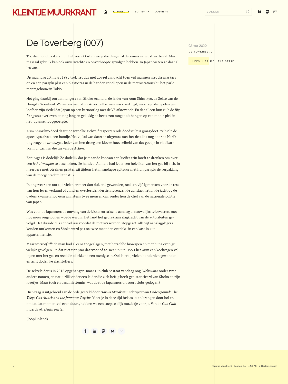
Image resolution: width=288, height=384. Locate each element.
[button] (14, 367)
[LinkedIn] (94, 331)
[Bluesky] (112, 331)
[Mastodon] (103, 331)
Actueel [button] (119, 11)
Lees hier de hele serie (213, 61)
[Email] (121, 331)
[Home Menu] (105, 12)
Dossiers (161, 11)
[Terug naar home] (54, 12)
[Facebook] (85, 331)
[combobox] (228, 12)
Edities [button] (140, 11)
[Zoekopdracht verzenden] (248, 12)
